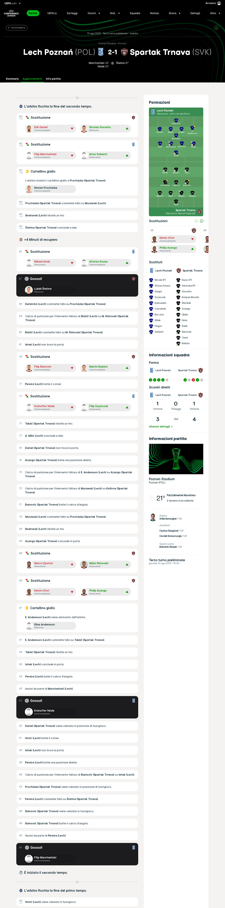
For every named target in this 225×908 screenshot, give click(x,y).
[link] (33, 13)
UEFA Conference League (11, 13)
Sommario (12, 78)
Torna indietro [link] (18, 27)
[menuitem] (34, 13)
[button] (93, 13)
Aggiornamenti (32, 78)
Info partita (53, 78)
